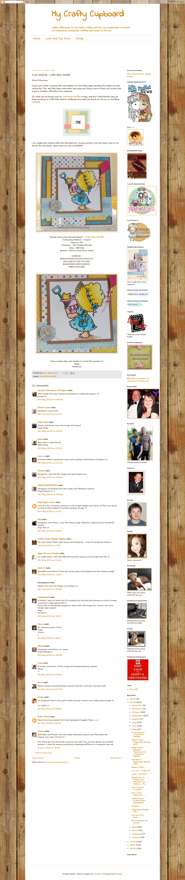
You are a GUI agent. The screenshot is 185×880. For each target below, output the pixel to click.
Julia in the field (139, 774)
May (134, 729)
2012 (133, 841)
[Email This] (64, 373)
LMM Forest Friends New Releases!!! (138, 800)
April (134, 827)
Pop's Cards (44, 716)
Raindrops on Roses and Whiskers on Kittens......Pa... (139, 780)
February (136, 834)
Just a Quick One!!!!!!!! (137, 788)
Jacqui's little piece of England (52, 390)
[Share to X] (69, 373)
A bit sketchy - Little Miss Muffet (139, 734)
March (135, 830)
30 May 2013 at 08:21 (50, 414)
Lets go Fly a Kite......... (138, 816)
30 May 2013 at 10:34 (50, 531)
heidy (40, 439)
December (137, 705)
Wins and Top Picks (58, 38)
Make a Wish (138, 767)
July (134, 722)
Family (79, 38)
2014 (133, 699)
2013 (133, 702)
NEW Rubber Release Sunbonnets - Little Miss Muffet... (139, 751)
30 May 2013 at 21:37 (49, 616)
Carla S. (41, 568)
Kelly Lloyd (43, 422)
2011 (133, 845)
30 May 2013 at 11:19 (49, 545)
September (137, 716)
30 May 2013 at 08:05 (50, 399)
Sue (39, 519)
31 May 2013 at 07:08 (50, 689)
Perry (132, 689)
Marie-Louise (44, 407)
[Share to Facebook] (71, 373)
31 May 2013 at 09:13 (49, 723)
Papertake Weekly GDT (140, 810)
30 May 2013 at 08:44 (50, 431)
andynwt (98, 874)
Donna (41, 731)
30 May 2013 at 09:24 (50, 448)
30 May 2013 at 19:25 (50, 589)
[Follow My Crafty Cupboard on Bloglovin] (138, 295)
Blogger (118, 874)
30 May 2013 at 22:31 (49, 638)
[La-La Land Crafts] (139, 241)
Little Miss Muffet (71, 96)
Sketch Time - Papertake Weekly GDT (141, 742)
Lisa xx (41, 456)
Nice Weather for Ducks (140, 821)
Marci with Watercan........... (139, 794)
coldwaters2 (44, 597)
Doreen (41, 471)
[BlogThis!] (66, 373)
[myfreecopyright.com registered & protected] (139, 381)
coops (41, 697)
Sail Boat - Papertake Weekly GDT (141, 761)
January (136, 837)
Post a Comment (43, 753)
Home (36, 38)
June (134, 726)
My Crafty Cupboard (88, 14)
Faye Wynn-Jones (46, 502)
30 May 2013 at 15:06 (50, 560)
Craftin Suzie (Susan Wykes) (52, 539)
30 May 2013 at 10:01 (50, 511)
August (135, 719)
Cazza (41, 624)
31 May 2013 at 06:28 (50, 674)
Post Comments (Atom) (57, 762)
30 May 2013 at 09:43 (50, 494)
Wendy (41, 646)
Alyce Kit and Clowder (48, 553)
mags (40, 663)
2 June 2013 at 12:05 (49, 748)
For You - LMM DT (141, 771)
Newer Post (38, 758)
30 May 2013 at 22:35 (50, 655)
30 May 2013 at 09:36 (50, 477)
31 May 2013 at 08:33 (49, 709)
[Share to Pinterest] (73, 373)
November (137, 709)
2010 (133, 848)
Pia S (40, 682)
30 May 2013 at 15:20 (50, 574)
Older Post (115, 758)
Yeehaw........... (137, 806)
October (136, 712)
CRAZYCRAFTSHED (48, 485)
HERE (35, 102)
